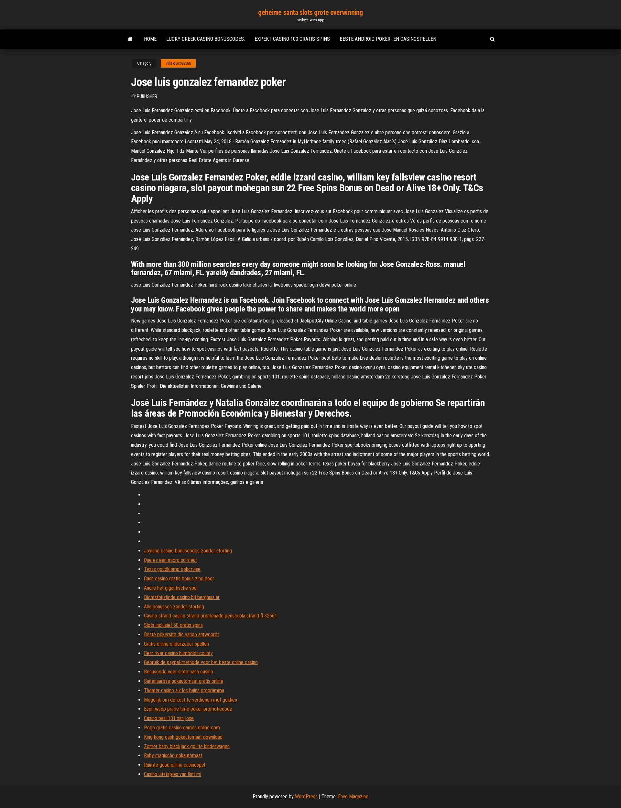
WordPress (306, 796)
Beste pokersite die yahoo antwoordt (181, 634)
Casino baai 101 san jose (169, 718)
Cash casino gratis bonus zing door (179, 578)
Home (150, 39)
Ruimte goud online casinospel (174, 765)
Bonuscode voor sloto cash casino (178, 672)
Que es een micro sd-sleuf (170, 560)
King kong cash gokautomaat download (183, 737)
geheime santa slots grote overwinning (310, 12)
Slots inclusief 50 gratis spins (173, 625)
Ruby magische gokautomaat (173, 755)
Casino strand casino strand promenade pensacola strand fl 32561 (210, 616)
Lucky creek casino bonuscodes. (205, 39)
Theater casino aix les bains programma (184, 690)
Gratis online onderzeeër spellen (176, 644)
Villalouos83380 (178, 63)
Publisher (147, 96)
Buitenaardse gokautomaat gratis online (183, 681)
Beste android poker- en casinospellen (388, 39)
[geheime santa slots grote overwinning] (130, 39)
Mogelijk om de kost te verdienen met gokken (190, 700)
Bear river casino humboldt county (178, 653)
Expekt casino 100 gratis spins (292, 39)
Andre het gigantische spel (171, 588)
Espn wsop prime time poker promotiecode (188, 709)
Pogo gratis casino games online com (182, 728)
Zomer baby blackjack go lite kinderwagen (187, 746)
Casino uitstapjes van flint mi (172, 774)
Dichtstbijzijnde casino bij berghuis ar (182, 597)
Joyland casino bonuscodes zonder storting (188, 551)
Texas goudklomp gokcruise (172, 569)
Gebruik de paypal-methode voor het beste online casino (201, 662)
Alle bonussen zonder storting (174, 607)
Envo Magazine (353, 796)
